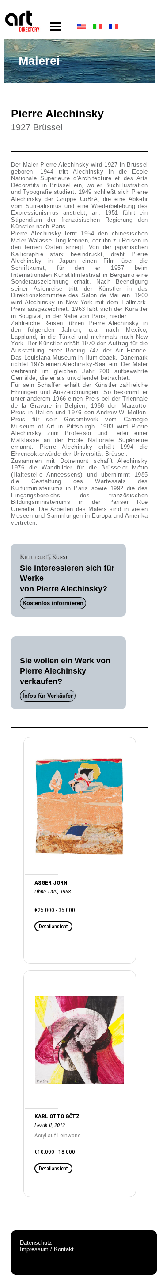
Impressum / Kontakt (47, 1249)
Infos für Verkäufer (48, 696)
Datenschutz (36, 1242)
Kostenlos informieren (53, 603)
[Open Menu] (55, 26)
